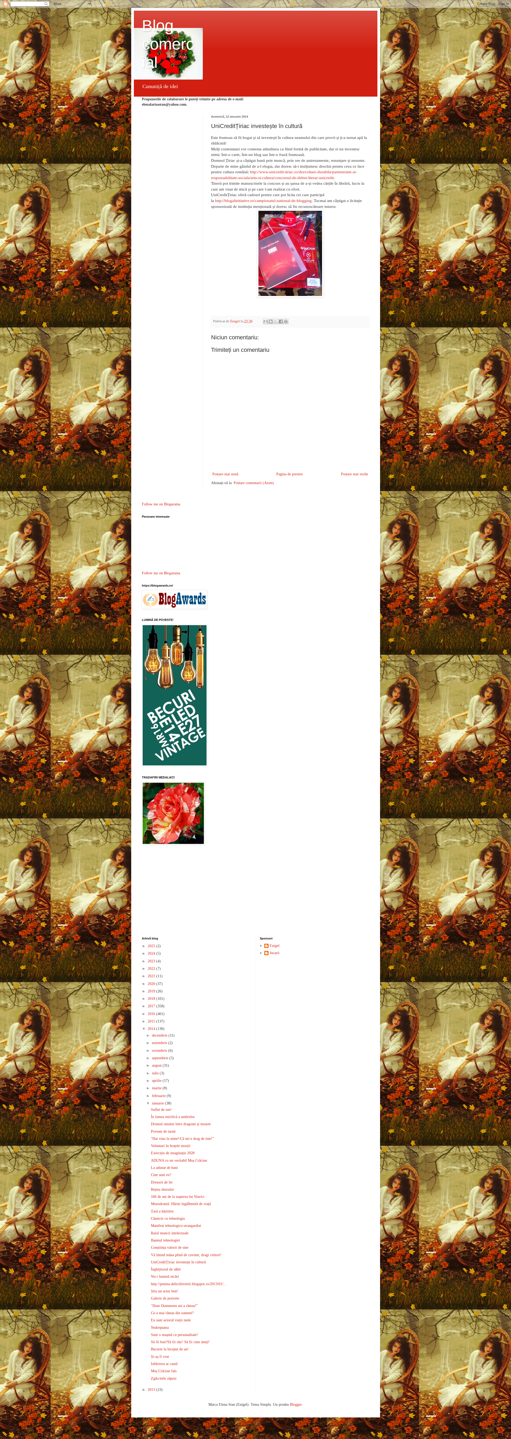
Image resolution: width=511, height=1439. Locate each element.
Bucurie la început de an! (170, 1349)
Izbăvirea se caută (164, 1364)
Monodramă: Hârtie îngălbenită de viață (181, 1204)
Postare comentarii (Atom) (254, 483)
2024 (152, 953)
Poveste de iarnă (163, 1131)
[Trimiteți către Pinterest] (286, 321)
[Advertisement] (255, 891)
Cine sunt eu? (161, 1175)
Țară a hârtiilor (162, 1211)
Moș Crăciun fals (163, 1371)
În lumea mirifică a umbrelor (173, 1117)
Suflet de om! (161, 1110)
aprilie (157, 1081)
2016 (152, 1014)
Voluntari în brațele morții (170, 1146)
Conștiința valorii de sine (169, 1248)
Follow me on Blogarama (161, 504)
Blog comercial (168, 44)
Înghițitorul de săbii (166, 1269)
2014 (152, 1029)
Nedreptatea (160, 1328)
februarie (159, 1096)
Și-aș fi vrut (160, 1357)
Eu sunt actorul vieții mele (171, 1320)
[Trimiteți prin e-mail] (265, 321)
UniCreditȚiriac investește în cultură (178, 1262)
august (157, 1065)
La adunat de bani (164, 1168)
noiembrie (160, 1043)
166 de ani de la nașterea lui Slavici (177, 1197)
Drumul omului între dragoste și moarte (181, 1124)
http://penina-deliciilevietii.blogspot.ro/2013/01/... (188, 1284)
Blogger (296, 1405)
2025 (152, 946)
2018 (152, 999)
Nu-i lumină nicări (165, 1277)
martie (157, 1088)
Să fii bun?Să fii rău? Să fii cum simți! (180, 1342)
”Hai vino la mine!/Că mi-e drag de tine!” (182, 1139)
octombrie (160, 1051)
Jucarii (274, 953)
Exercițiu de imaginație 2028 (173, 1153)
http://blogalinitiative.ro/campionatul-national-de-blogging (263, 200)
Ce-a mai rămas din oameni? (172, 1313)
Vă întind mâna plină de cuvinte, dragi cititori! (186, 1255)
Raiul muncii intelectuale (169, 1233)
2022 (152, 969)
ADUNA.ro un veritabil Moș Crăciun (179, 1160)
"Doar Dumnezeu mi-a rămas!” (174, 1306)
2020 (152, 984)
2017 (152, 1006)
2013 (152, 1390)
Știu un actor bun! (164, 1291)
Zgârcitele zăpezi (163, 1378)
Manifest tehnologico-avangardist (176, 1226)
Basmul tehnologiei (165, 1240)
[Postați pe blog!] (270, 321)
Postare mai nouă (225, 474)
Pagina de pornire (289, 474)
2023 (152, 961)
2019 (152, 991)
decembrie (160, 1035)
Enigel (274, 946)
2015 (152, 1021)
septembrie (160, 1058)
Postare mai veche (354, 474)
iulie (156, 1073)
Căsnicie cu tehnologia (168, 1219)
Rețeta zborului (162, 1189)
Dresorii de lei (161, 1182)
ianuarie (158, 1103)
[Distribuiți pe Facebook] (280, 321)
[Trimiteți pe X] (275, 321)
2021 (152, 976)
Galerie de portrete (165, 1298)
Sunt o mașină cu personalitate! (174, 1335)
